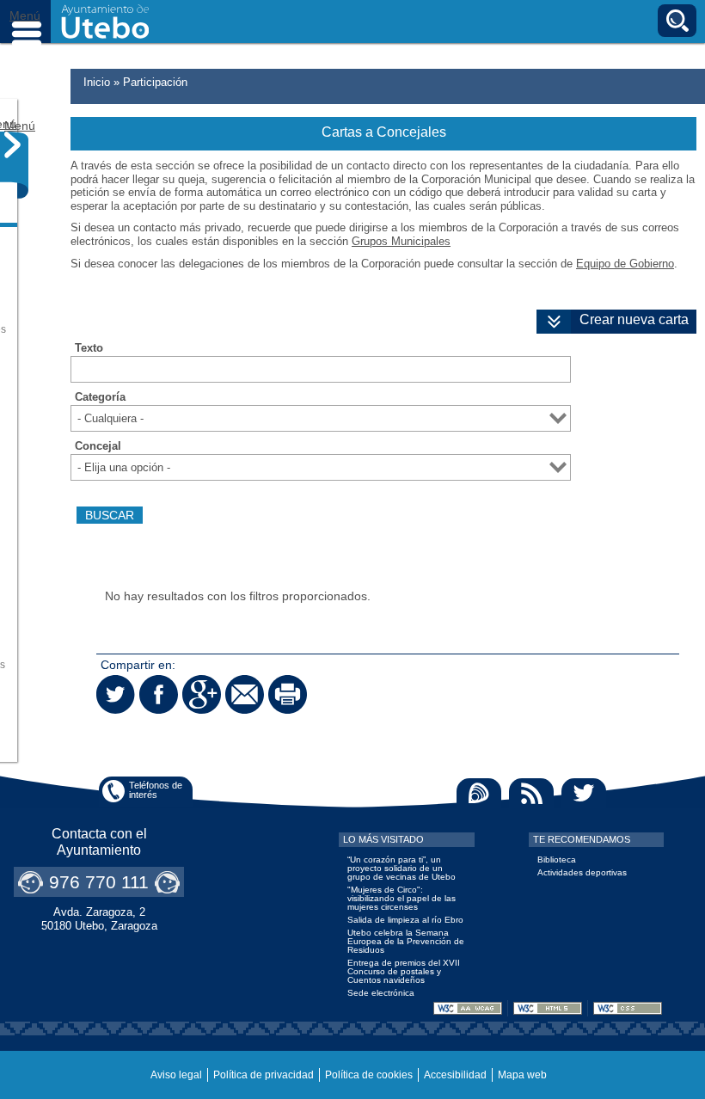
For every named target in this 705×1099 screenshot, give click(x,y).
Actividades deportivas (582, 872)
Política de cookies (369, 1075)
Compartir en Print (287, 694)
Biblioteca (556, 859)
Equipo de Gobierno (625, 263)
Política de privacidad (263, 1075)
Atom (479, 793)
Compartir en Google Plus (201, 694)
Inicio (96, 82)
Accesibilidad (455, 1075)
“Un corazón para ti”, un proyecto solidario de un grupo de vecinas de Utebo (401, 868)
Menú (26, 21)
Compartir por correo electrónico (244, 694)
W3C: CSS (627, 1008)
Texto (89, 348)
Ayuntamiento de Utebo (105, 21)
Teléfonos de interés (155, 790)
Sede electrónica (380, 993)
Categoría (100, 397)
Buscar (677, 20)
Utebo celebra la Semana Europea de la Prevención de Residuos (405, 941)
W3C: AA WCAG (467, 1008)
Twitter (583, 793)
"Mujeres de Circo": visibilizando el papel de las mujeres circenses (401, 898)
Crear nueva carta (634, 319)
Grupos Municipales (401, 241)
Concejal (98, 446)
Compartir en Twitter (115, 694)
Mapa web (522, 1075)
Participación (155, 82)
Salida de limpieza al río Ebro (405, 919)
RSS (531, 793)
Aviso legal (176, 1075)
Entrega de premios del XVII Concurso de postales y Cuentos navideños (403, 971)
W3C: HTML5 (547, 1008)
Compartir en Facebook (158, 694)
